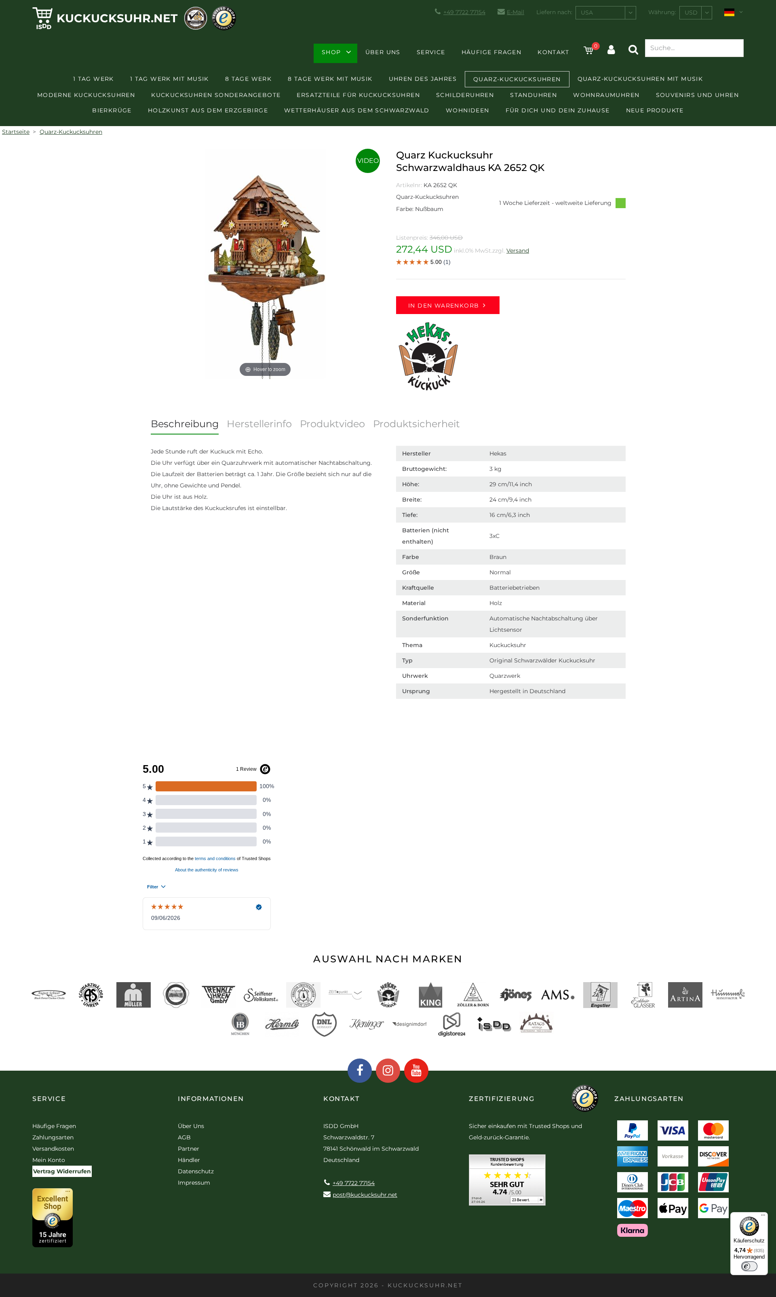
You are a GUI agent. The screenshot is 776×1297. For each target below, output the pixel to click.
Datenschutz (196, 1171)
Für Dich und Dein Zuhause (558, 110)
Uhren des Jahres (423, 78)
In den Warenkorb (443, 305)
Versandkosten (53, 1148)
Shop (331, 52)
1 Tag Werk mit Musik (169, 78)
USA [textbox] (587, 12)
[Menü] (763, 1217)
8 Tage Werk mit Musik (330, 78)
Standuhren (533, 95)
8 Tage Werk (248, 78)
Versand (517, 250)
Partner (188, 1148)
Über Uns (383, 52)
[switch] (749, 1266)
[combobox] (606, 12)
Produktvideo (332, 424)
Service (431, 52)
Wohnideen (467, 110)
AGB (184, 1137)
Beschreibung (185, 424)
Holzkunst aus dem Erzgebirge (208, 110)
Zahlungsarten (53, 1137)
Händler (189, 1160)
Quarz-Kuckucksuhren (517, 79)
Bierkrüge (112, 110)
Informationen (211, 1099)
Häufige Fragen (492, 52)
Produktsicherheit (416, 424)
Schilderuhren (465, 95)
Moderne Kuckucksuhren (86, 95)
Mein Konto (48, 1160)
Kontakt (553, 52)
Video (368, 160)
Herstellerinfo (259, 424)
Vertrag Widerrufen (62, 1171)
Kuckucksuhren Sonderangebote (215, 95)
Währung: (662, 12)
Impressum (194, 1182)
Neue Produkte (655, 110)
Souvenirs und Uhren (697, 95)
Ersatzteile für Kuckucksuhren (358, 95)
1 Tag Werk (93, 78)
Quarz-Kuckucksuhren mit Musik (640, 78)
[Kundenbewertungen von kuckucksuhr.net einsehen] (507, 1182)
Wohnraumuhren (606, 95)
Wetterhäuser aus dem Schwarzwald (357, 110)
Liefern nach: (554, 12)
